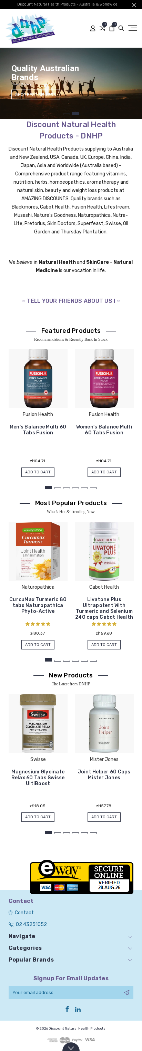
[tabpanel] (71, 83)
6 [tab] (93, 488)
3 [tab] (66, 488)
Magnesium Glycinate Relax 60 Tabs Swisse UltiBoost (38, 778)
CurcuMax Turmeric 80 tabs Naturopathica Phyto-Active (38, 605)
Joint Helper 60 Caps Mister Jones (104, 775)
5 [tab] (84, 488)
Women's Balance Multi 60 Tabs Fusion (104, 430)
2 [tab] (75, 113)
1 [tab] (66, 114)
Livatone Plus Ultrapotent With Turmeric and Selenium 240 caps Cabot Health (104, 608)
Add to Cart (38, 472)
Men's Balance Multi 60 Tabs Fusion (38, 430)
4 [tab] (75, 488)
